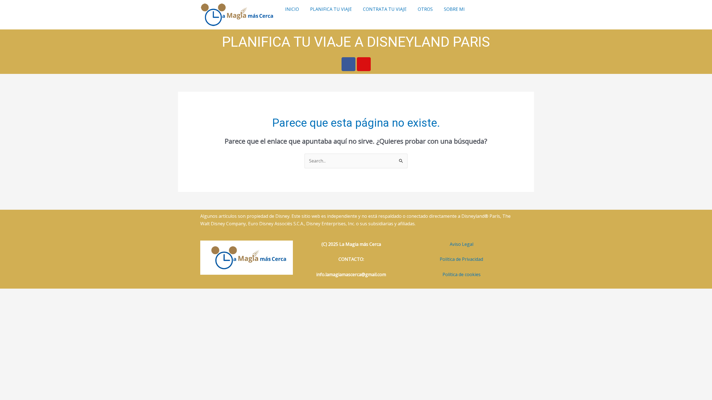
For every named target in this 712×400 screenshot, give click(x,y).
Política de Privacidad (461, 259)
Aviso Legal (461, 244)
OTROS (425, 9)
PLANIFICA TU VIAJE (331, 9)
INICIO (292, 9)
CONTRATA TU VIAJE (385, 9)
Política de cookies (461, 274)
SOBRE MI (454, 9)
